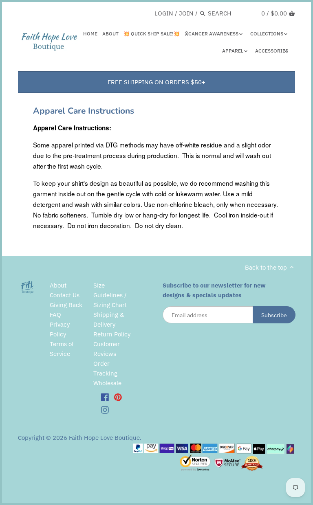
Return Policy (111, 334)
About (58, 285)
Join (186, 13)
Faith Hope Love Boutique (104, 437)
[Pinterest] (118, 397)
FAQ (55, 314)
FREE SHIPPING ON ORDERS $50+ (156, 82)
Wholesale (107, 383)
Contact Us (64, 295)
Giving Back (66, 305)
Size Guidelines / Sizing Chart (110, 295)
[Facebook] (105, 397)
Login (163, 13)
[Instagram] (105, 410)
